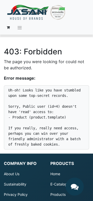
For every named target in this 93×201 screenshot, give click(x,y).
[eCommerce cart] (8, 27)
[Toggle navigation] (20, 27)
